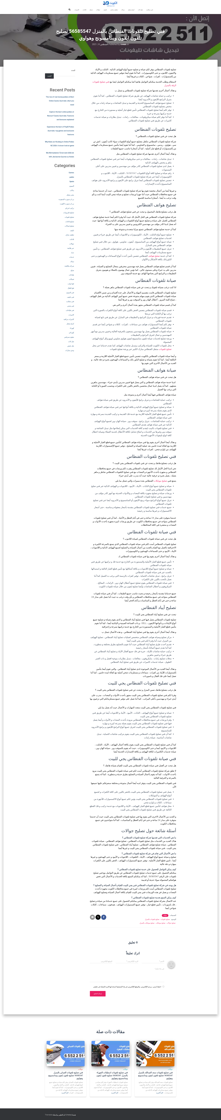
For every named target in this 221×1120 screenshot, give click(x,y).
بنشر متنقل (70, 195)
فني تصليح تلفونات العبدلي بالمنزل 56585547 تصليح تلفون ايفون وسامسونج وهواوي (65, 1075)
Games (71, 173)
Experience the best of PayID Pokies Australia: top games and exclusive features (60, 130)
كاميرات (76, 10)
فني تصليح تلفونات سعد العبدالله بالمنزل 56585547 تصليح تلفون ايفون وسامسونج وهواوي (155, 1075)
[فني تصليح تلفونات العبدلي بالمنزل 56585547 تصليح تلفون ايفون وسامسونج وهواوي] (66, 1053)
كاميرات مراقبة (69, 319)
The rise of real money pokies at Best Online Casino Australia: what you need (60, 101)
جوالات (98, 10)
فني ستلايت (149, 10)
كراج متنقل (131, 10)
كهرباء (72, 328)
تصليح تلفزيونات (68, 213)
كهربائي (71, 332)
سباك (123, 10)
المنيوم (71, 186)
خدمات (71, 257)
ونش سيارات (69, 350)
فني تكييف (70, 297)
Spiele (71, 181)
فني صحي (70, 306)
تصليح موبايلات (160, 480)
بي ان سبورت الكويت (67, 204)
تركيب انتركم (69, 208)
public (72, 177)
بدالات (72, 190)
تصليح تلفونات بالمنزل (152, 919)
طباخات (71, 275)
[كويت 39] (111, 4)
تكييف (105, 10)
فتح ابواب (71, 284)
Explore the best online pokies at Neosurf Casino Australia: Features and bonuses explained (60, 116)
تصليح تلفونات (165, 349)
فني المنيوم (70, 292)
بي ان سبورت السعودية (66, 199)
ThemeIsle (48, 1115)
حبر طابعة (70, 248)
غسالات (71, 279)
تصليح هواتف (154, 256)
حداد (72, 253)
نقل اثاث (140, 10)
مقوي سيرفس (69, 337)
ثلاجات (84, 10)
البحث (73, 70)
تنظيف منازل (114, 10)
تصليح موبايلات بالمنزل (147, 923)
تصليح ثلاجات (69, 221)
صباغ (91, 10)
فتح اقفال (71, 288)
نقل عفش (70, 346)
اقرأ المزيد (159, 1093)
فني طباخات (70, 310)
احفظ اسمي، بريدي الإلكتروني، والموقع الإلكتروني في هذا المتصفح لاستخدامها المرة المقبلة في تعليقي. (127, 987)
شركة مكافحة (69, 266)
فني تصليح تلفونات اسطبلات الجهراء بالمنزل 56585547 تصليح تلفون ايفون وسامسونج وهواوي (112, 1075)
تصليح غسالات (69, 226)
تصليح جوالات (171, 923)
